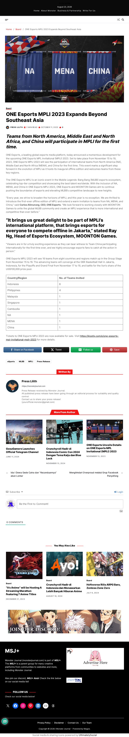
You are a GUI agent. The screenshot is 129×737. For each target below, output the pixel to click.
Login (120, 491)
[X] (8, 706)
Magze (87, 729)
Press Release (43, 361)
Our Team (87, 722)
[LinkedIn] (38, 706)
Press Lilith (16, 127)
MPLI (30, 361)
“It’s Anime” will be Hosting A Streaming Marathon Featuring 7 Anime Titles (24, 591)
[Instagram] (23, 706)
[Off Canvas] (6, 19)
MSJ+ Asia (32, 678)
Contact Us (73, 722)
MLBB (21, 361)
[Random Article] (118, 19)
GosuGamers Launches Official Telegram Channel (22, 450)
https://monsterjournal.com (33, 386)
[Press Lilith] (12, 386)
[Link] (45, 706)
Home (36, 10)
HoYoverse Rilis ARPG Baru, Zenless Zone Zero (104, 586)
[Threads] (53, 706)
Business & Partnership (69, 10)
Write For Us (89, 10)
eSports (11, 361)
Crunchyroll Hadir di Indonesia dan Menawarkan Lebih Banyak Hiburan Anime (64, 588)
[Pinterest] (30, 706)
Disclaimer (59, 722)
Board (8, 108)
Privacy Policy (43, 722)
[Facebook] (15, 706)
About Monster (48, 10)
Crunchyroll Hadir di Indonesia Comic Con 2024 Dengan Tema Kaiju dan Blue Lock (63, 453)
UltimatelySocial (88, 735)
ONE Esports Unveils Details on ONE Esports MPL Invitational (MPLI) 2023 (104, 448)
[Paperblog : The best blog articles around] (95, 680)
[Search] (123, 20)
